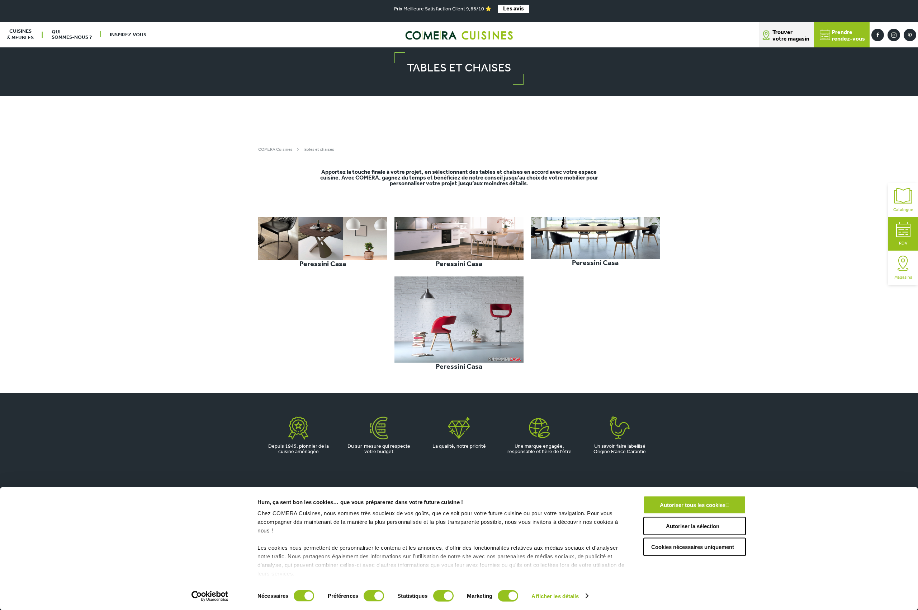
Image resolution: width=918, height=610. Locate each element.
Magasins (903, 277)
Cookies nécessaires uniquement (692, 547)
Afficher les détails (555, 596)
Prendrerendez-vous (848, 36)
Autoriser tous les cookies (692, 505)
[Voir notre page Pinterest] (910, 35)
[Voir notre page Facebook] (877, 35)
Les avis (513, 9)
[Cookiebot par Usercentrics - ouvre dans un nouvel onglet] (210, 596)
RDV (903, 243)
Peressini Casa (322, 264)
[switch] (374, 595)
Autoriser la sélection (692, 526)
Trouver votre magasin (790, 36)
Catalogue (903, 210)
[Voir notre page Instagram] (894, 35)
